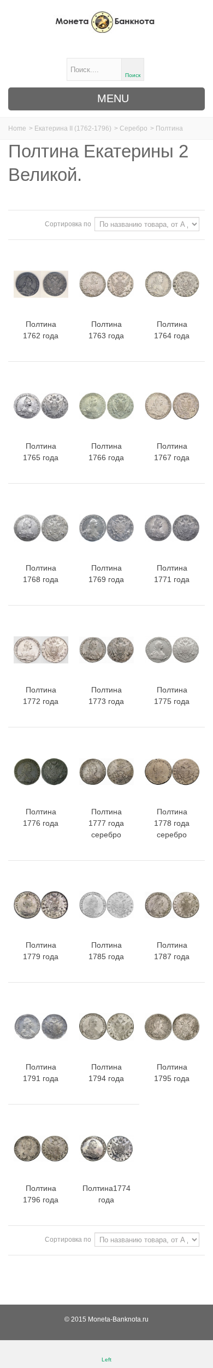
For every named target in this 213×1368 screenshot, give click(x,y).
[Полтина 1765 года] (41, 406)
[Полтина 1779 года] (41, 905)
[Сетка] (20, 223)
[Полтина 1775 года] (172, 650)
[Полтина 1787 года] (172, 905)
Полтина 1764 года (172, 330)
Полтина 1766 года (106, 452)
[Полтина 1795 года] (172, 1027)
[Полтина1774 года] (106, 1149)
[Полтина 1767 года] (172, 406)
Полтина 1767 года (172, 452)
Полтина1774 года (106, 1194)
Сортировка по (68, 224)
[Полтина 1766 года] (106, 406)
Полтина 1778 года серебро (172, 823)
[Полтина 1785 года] (106, 905)
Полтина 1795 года (172, 1072)
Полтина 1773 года (106, 695)
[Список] (33, 223)
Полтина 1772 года (40, 695)
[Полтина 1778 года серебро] (172, 772)
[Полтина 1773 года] (106, 650)
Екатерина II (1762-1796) (72, 128)
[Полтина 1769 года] (106, 528)
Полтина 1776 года (40, 817)
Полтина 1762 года (40, 330)
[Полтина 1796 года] (41, 1149)
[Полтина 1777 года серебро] (106, 772)
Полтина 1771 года (172, 573)
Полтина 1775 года (172, 695)
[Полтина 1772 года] (41, 650)
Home (17, 128)
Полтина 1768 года (40, 573)
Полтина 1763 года (106, 330)
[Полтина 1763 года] (106, 284)
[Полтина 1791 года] (41, 1027)
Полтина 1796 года (40, 1194)
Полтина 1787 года (172, 951)
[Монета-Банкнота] (106, 22)
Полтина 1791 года (40, 1072)
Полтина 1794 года (106, 1072)
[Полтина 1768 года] (41, 528)
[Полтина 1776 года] (41, 772)
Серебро (133, 128)
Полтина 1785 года (106, 951)
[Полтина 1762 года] (41, 284)
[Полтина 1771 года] (172, 528)
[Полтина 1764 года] (172, 284)
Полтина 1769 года (106, 573)
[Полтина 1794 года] (106, 1027)
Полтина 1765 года (40, 452)
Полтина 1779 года (40, 951)
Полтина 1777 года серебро (106, 823)
